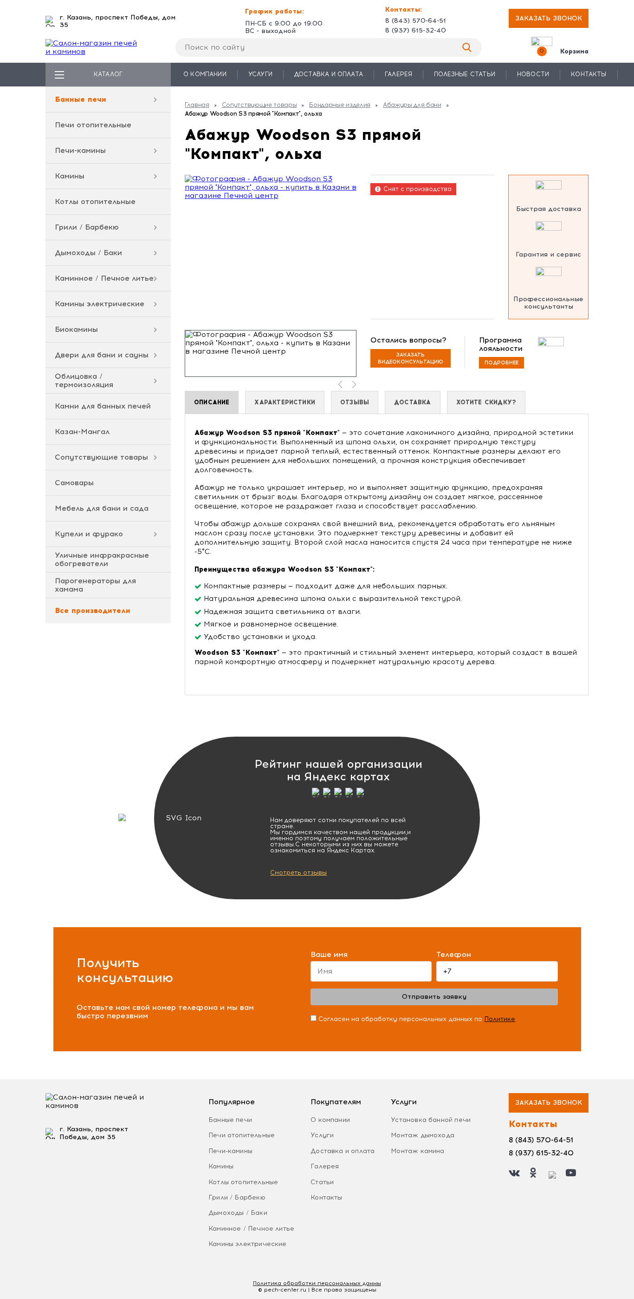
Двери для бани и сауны (102, 354)
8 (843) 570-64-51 (415, 21)
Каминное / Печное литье (104, 278)
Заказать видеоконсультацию (410, 358)
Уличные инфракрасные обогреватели (102, 559)
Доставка (412, 402)
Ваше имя (329, 954)
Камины (69, 175)
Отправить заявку (434, 997)
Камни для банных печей (103, 406)
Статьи (322, 1182)
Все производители (92, 610)
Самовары (74, 482)
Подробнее (501, 363)
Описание (211, 402)
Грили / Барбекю (87, 227)
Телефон (453, 954)
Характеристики (284, 402)
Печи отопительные (93, 124)
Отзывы (354, 402)
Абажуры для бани (412, 104)
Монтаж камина (417, 1151)
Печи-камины (80, 150)
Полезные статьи (464, 74)
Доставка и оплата (328, 74)
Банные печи (80, 99)
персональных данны (317, 1283)
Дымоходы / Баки (88, 252)
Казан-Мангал (82, 431)
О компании (204, 74)
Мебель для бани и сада (102, 508)
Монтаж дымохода (422, 1135)
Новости (533, 74)
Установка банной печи (431, 1120)
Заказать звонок (548, 18)
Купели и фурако (89, 533)
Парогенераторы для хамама (95, 584)
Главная (197, 104)
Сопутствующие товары (101, 457)
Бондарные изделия (339, 104)
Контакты (588, 74)
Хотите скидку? (486, 402)
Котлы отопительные (95, 201)
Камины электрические (99, 303)
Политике (499, 1019)
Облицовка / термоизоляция (84, 380)
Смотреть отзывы (298, 872)
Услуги (260, 74)
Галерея (398, 74)
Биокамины (76, 329)
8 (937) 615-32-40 (415, 30)
